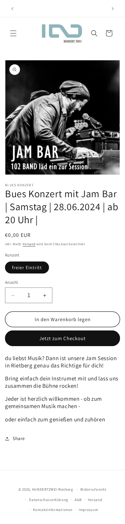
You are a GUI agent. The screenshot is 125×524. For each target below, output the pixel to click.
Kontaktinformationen (52, 509)
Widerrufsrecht (93, 489)
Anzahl (11, 282)
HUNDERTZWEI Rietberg (52, 489)
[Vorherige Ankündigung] (12, 8)
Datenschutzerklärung (48, 499)
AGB (78, 499)
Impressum (88, 509)
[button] (13, 33)
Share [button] (19, 438)
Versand (29, 244)
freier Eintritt (27, 267)
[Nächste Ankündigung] (112, 8)
